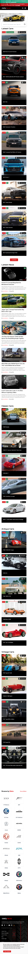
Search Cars (4, 934)
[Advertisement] (14, 779)
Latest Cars (4, 931)
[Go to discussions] (7, 57)
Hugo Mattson (5, 291)
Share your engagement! (11, 2)
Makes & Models (5, 933)
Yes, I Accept (7, 951)
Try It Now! (17, 5)
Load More (14, 259)
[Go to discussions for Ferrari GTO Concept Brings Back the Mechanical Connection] (25, 268)
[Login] (25, 8)
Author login (4, 938)
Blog (2, 936)
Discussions (10, 32)
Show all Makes (23, 791)
